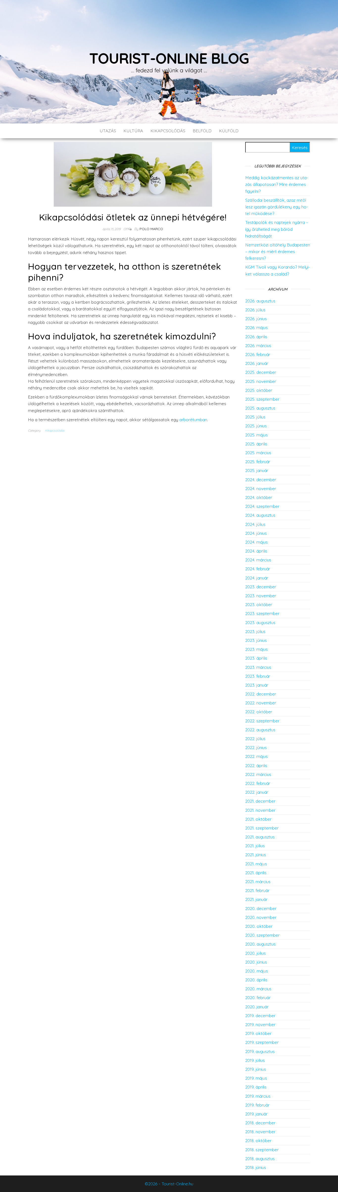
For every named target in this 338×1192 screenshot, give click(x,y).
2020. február (257, 997)
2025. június (256, 425)
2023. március (258, 667)
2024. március (258, 559)
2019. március (257, 1096)
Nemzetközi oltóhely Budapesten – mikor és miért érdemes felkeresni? (277, 251)
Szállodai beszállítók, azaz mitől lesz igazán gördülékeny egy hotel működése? (276, 207)
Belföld (202, 130)
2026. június (256, 318)
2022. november (260, 702)
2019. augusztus (260, 1051)
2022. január (256, 792)
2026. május (256, 327)
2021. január (256, 899)
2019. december (260, 1015)
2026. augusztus (260, 300)
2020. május (256, 970)
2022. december (260, 693)
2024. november (260, 488)
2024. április (256, 551)
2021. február (257, 890)
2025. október (258, 390)
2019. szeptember (262, 1042)
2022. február (257, 783)
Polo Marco (151, 229)
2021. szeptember (262, 828)
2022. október (258, 711)
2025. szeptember (262, 399)
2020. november (260, 917)
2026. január (256, 363)
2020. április (256, 979)
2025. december (260, 372)
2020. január (256, 1006)
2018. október (258, 1140)
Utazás (108, 130)
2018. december (260, 1122)
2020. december (260, 908)
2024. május (256, 542)
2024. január (256, 577)
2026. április (256, 336)
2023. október (258, 604)
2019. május (256, 1078)
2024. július (255, 524)
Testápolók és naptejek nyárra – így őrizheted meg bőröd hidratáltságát (276, 229)
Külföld (229, 130)
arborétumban (193, 419)
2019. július (255, 1060)
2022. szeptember (262, 720)
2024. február (257, 568)
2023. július (255, 631)
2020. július (255, 953)
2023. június (256, 640)
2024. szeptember (262, 506)
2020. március (258, 988)
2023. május (256, 649)
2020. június (256, 962)
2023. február (257, 676)
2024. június (256, 533)
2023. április (256, 658)
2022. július (255, 738)
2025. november (260, 381)
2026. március (258, 345)
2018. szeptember (262, 1149)
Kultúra (133, 130)
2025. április (256, 443)
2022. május (256, 756)
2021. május (256, 863)
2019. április (255, 1087)
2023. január (256, 685)
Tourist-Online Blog (169, 58)
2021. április (255, 872)
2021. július (255, 845)
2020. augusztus (260, 944)
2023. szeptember (262, 613)
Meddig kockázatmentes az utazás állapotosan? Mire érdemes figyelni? (276, 184)
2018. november (260, 1131)
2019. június (255, 1069)
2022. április (256, 765)
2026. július (255, 309)
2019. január (256, 1113)
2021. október (258, 819)
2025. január (256, 470)
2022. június (256, 747)
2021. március (257, 881)
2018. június (255, 1167)
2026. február (257, 354)
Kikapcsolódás (167, 130)
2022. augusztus (260, 729)
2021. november (260, 810)
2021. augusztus (260, 836)
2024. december (260, 479)
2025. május (256, 434)
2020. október (258, 926)
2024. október (258, 497)
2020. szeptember (262, 935)
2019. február (257, 1105)
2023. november (260, 595)
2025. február (257, 461)
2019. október (258, 1033)
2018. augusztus (260, 1158)
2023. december (260, 586)
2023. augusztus (260, 622)
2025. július (255, 416)
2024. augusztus (260, 515)
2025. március (258, 452)
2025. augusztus (260, 408)
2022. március (258, 774)
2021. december (260, 801)
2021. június (255, 854)
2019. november (260, 1024)
